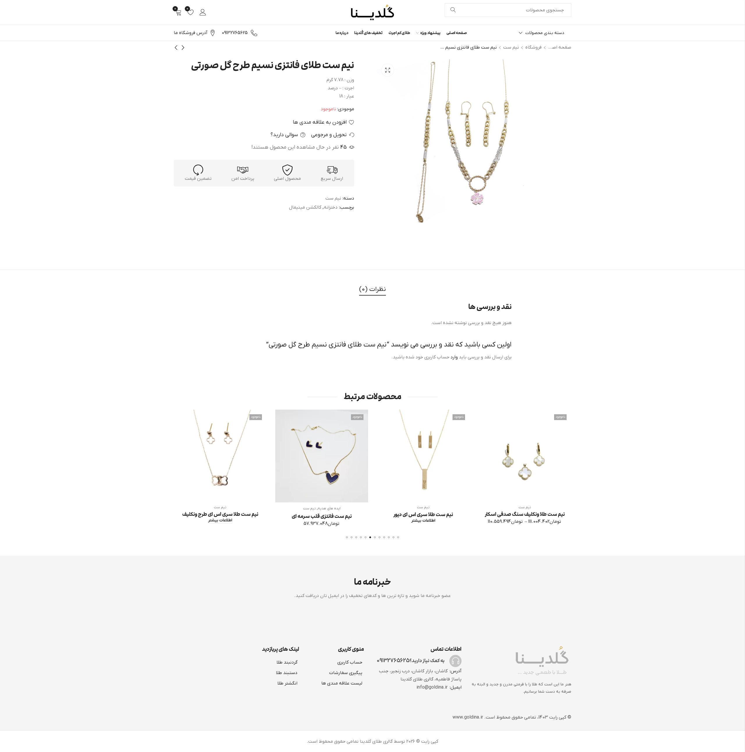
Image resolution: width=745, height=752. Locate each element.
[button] (398, 537)
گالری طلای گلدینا (376, 741)
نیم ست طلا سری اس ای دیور (524, 514)
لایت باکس (388, 70)
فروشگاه (533, 47)
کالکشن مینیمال (305, 207)
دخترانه (331, 207)
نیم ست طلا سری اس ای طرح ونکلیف (321, 514)
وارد (454, 357)
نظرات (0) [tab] (372, 289)
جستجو (453, 10)
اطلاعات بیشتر (524, 520)
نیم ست (511, 47)
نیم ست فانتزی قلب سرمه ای (423, 516)
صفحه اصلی (559, 47)
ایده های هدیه (430, 508)
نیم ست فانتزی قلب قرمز (219, 516)
